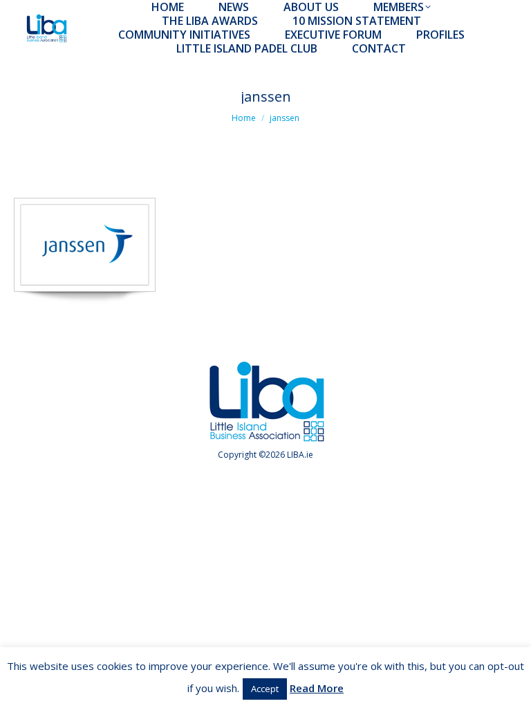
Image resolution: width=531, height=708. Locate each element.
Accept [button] (265, 688)
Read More (317, 688)
